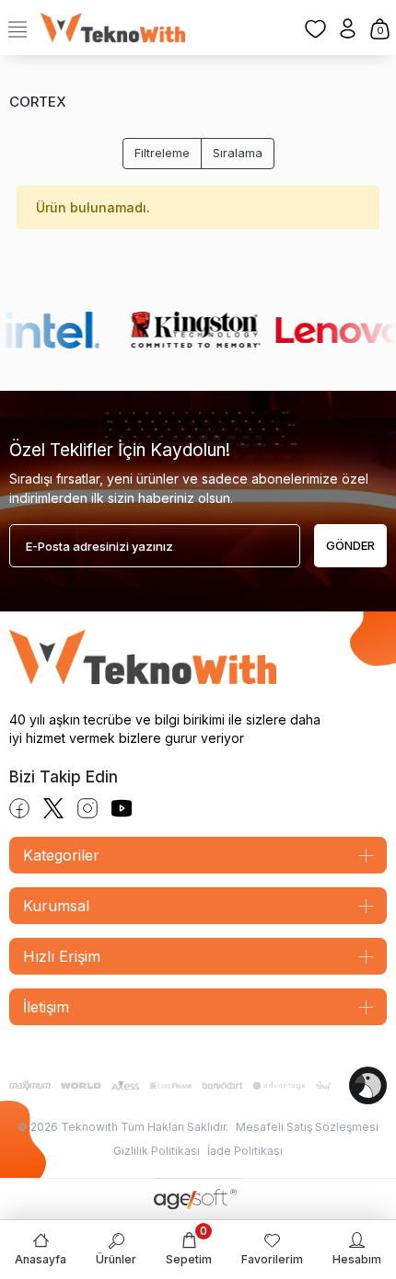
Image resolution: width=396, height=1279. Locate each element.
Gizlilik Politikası (156, 1151)
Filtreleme (162, 152)
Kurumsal (56, 905)
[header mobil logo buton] (113, 26)
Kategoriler (61, 855)
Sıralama (237, 152)
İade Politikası (245, 1151)
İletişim (46, 1007)
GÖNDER (350, 545)
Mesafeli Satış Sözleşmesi (307, 1127)
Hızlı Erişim (61, 956)
